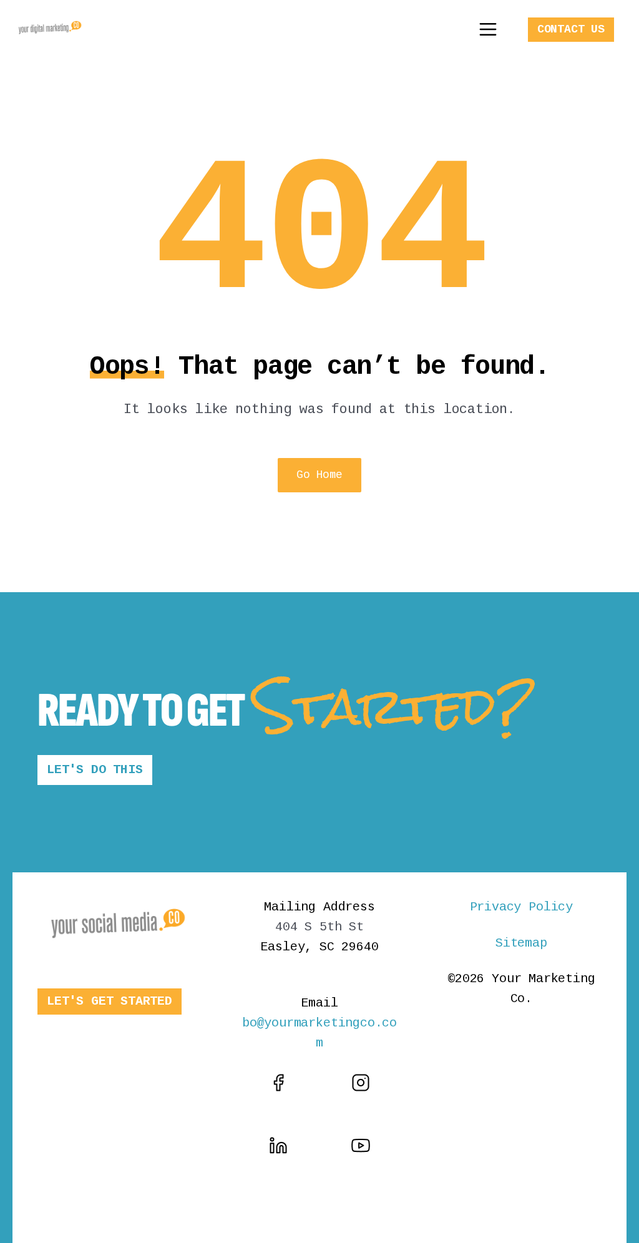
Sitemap (521, 943)
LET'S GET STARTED (109, 1001)
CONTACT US (571, 29)
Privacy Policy (521, 907)
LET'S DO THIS (95, 770)
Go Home (319, 475)
